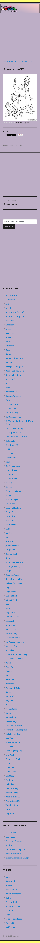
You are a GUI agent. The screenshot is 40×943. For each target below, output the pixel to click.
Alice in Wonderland (15, 312)
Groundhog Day (13, 499)
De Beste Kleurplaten (11, 936)
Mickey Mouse (12, 617)
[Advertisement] (20, 37)
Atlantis (9, 337)
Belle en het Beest (13, 375)
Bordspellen (11, 889)
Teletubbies (11, 746)
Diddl (8, 449)
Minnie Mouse (12, 625)
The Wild (10, 755)
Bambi (8, 350)
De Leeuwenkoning (14, 428)
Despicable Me (12, 445)
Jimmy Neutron (12, 545)
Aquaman (10, 325)
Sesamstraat (11, 709)
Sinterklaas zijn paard (15, 849)
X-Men (8, 809)
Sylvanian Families (14, 742)
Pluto (8, 675)
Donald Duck (11, 458)
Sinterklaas (11, 717)
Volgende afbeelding (26, 61)
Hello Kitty (10, 516)
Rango (8, 692)
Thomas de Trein (13, 759)
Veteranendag (12, 793)
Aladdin (9, 308)
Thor (8, 763)
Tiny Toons (11, 772)
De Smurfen (11, 441)
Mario (8, 608)
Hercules (10, 520)
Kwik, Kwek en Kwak (15, 579)
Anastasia (10, 321)
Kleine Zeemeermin (14, 562)
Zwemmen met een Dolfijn (17, 858)
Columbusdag (12, 413)
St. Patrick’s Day (13, 734)
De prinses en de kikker (16, 437)
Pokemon (10, 684)
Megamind (10, 612)
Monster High (12, 633)
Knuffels (9, 910)
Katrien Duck (11, 554)
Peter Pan (10, 667)
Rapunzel (10, 696)
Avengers (10, 346)
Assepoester (11, 333)
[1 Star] (4, 122)
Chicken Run (11, 408)
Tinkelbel (10, 767)
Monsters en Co (13, 638)
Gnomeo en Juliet (13, 491)
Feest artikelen (12, 902)
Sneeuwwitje (11, 721)
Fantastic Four (12, 470)
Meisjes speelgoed (14, 919)
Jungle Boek (11, 550)
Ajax (7, 304)
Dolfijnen (10, 453)
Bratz (8, 387)
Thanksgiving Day (14, 751)
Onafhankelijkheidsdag (16, 654)
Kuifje (8, 571)
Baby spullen (11, 881)
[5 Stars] (14, 122)
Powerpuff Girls (13, 688)
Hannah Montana (13, 508)
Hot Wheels (11, 525)
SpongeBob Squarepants (16, 730)
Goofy (8, 495)
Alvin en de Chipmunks (16, 316)
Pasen (8, 663)
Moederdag (11, 629)
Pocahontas (11, 679)
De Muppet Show (13, 432)
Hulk (8, 529)
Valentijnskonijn (13, 854)
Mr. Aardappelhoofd (15, 642)
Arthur (9, 329)
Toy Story (10, 776)
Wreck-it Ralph (12, 805)
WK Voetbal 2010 (13, 801)
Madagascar (11, 604)
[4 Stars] (12, 122)
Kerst (8, 558)
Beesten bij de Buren (15, 371)
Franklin (9, 474)
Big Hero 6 (10, 379)
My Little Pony (12, 646)
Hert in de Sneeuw (14, 841)
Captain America (13, 396)
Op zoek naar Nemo (14, 659)
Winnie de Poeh (13, 797)
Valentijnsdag (12, 788)
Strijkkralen (11, 927)
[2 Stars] (7, 122)
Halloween (10, 504)
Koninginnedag (13, 566)
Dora (8, 462)
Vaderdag (10, 784)
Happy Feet (11, 512)
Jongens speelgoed (14, 906)
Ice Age (9, 533)
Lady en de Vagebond (15, 583)
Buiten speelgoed (13, 894)
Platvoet (9, 671)
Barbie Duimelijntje (14, 358)
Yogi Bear (10, 813)
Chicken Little (12, 404)
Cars (8, 400)
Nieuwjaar (10, 650)
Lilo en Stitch (11, 596)
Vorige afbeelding (9, 61)
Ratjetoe (9, 700)
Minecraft (10, 621)
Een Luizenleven (13, 466)
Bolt (7, 383)
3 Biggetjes (10, 300)
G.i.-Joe (9, 487)
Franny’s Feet (11, 479)
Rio (7, 705)
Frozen (9, 483)
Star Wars (10, 738)
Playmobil (10, 923)
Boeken (9, 885)
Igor (7, 537)
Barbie (8, 354)
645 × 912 (19, 145)
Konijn (9, 845)
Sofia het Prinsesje (14, 726)
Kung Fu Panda (12, 575)
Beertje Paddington (14, 367)
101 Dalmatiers (12, 295)
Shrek (8, 713)
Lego (8, 587)
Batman (9, 362)
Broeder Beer (11, 392)
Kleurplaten (11, 833)
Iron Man (10, 541)
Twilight (9, 780)
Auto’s (8, 341)
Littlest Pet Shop (13, 600)
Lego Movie (11, 592)
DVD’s (8, 898)
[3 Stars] (9, 122)
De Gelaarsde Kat (13, 417)
